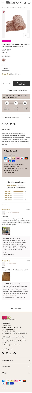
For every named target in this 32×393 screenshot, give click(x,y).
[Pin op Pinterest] (14, 123)
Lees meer (4, 144)
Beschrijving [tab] (6, 129)
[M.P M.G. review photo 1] (6, 231)
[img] (6, 210)
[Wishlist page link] (17, 3)
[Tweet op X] (7, 123)
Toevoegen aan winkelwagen (21, 83)
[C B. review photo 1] (6, 276)
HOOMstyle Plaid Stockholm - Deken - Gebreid (17, 7)
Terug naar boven (16, 308)
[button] (29, 3)
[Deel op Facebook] (11, 123)
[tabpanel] (16, 139)
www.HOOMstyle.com (10, 295)
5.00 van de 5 (20, 186)
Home (3, 7)
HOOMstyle (8, 388)
